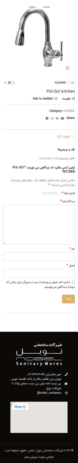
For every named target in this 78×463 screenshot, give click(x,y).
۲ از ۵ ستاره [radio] (52, 193)
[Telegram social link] (47, 118)
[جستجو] (13, 4)
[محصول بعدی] (5, 83)
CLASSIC (60, 83)
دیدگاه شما (67, 201)
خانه (72, 83)
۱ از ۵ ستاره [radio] (55, 193)
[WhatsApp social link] (52, 118)
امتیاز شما (68, 193)
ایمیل (71, 265)
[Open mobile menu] (65, 4)
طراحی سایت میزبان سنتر (39, 457)
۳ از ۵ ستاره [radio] (49, 193)
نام (72, 249)
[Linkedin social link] (57, 118)
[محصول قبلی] (13, 83)
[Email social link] (62, 118)
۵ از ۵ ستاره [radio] (43, 193)
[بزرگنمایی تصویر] (67, 68)
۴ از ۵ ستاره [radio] (46, 193)
